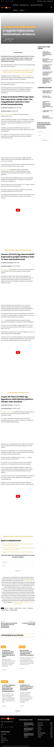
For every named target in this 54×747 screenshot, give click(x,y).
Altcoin (5, 27)
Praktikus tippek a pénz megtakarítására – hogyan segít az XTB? (48, 91)
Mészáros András (9, 39)
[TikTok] (8, 1)
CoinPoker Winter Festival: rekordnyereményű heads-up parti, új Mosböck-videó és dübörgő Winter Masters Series (48, 104)
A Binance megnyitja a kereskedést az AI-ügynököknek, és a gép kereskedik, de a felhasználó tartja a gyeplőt (47, 80)
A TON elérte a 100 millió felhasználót (28, 623)
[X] (10, 1)
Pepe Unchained (4, 610)
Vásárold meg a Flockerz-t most (18, 392)
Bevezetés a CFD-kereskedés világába (47, 97)
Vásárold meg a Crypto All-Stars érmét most (18, 536)
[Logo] (6, 7)
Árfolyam (10, 27)
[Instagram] (6, 1)
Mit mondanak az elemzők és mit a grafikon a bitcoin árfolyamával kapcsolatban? (9, 625)
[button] (51, 7)
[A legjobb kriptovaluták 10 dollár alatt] (39, 112)
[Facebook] (3, 1)
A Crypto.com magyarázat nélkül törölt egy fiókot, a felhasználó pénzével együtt (8, 653)
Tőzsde (3, 646)
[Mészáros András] (4, 39)
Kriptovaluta (22, 27)
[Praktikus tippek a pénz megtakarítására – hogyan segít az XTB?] (39, 92)
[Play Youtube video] (18, 210)
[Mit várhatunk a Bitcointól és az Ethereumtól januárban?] (39, 117)
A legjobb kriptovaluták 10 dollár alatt (48, 111)
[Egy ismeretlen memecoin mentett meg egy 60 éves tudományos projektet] (27, 643)
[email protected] (8, 725)
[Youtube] (12, 1)
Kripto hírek (16, 27)
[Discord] (1, 1)
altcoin (6, 608)
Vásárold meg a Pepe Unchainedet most (18, 250)
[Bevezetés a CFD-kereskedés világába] (39, 97)
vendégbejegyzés (13, 610)
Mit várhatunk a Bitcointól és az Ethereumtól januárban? (48, 117)
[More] (16, 47)
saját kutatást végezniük (28, 580)
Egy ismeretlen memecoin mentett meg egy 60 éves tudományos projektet (27, 653)
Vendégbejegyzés (31, 27)
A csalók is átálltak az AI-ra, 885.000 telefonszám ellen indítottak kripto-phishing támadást (8, 688)
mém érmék (30, 608)
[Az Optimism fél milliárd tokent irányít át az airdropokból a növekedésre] (27, 678)
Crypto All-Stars (17, 608)
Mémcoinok (22, 646)
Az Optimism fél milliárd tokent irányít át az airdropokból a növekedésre (26, 687)
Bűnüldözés (4, 681)
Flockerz (24, 608)
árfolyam (11, 608)
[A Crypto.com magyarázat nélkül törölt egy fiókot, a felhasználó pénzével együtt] (9, 643)
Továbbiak (17, 711)
